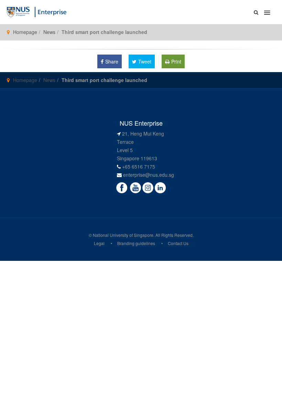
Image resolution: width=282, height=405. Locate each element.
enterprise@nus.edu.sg (148, 174)
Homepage (25, 31)
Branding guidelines (136, 243)
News (49, 31)
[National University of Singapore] (18, 11)
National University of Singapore (123, 235)
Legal (99, 243)
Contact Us (178, 243)
